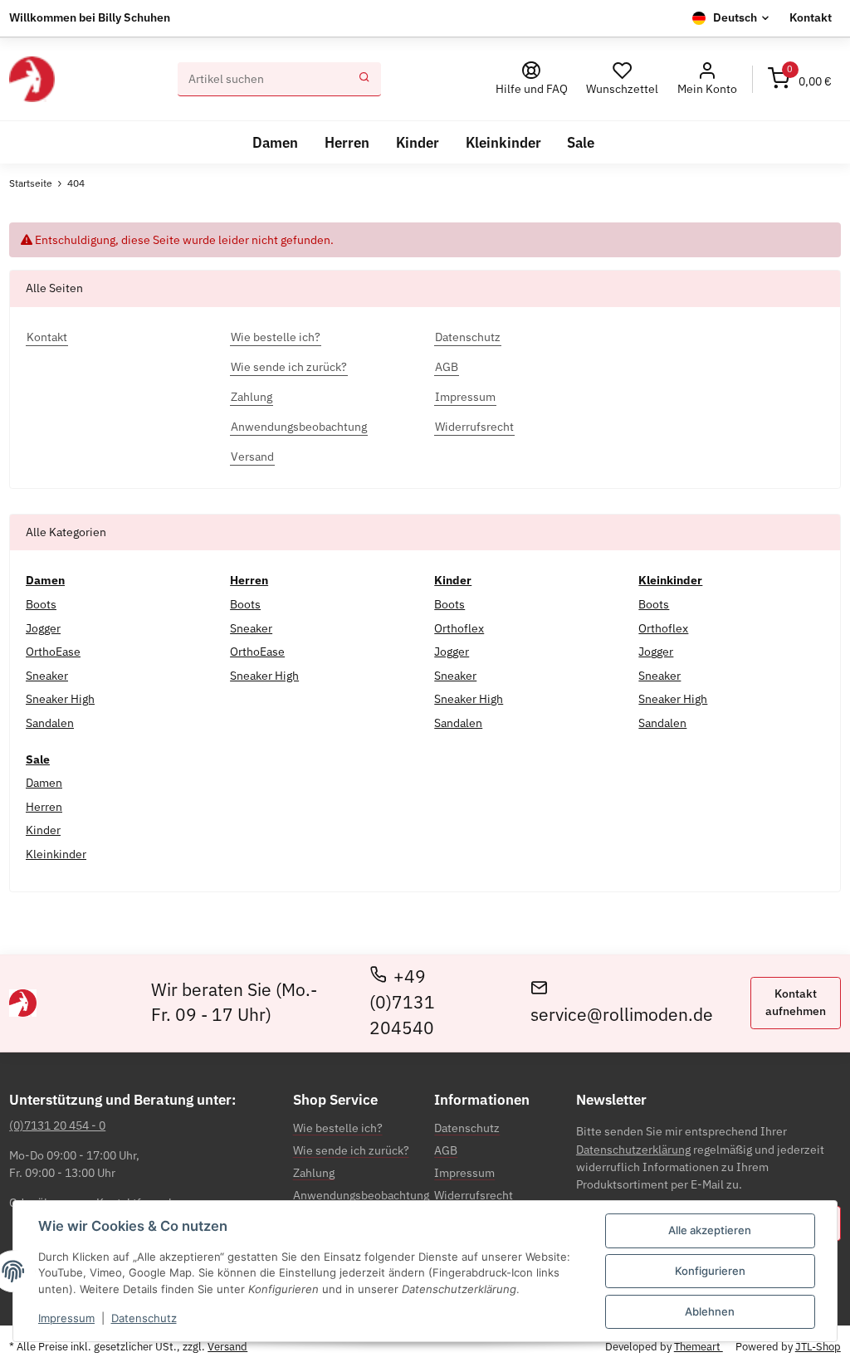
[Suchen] (364, 79)
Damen (44, 782)
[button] (706, 79)
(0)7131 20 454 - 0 (57, 1125)
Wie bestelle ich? (338, 1127)
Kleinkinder (56, 854)
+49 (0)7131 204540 (402, 1002)
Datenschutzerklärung (633, 1149)
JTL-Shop (818, 1347)
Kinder (43, 830)
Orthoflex (459, 628)
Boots (41, 604)
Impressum (66, 1318)
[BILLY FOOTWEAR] (31, 79)
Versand (227, 1347)
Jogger (43, 628)
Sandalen (50, 722)
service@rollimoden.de (621, 1014)
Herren (44, 806)
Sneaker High (60, 698)
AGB (445, 1150)
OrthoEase (53, 651)
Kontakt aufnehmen (795, 1002)
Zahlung (314, 1172)
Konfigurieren (710, 1270)
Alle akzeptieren (709, 1230)
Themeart (698, 1347)
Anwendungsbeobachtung (361, 1195)
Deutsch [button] (735, 17)
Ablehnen (710, 1311)
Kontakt (810, 17)
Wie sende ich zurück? (351, 1150)
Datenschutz (144, 1318)
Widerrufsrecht (473, 1195)
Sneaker (47, 675)
